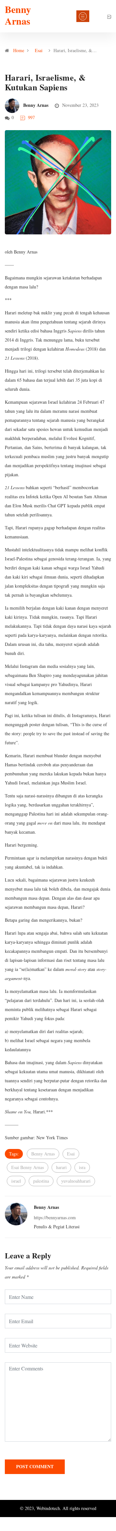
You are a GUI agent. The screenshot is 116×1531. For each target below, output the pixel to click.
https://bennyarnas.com (55, 1217)
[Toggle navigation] (82, 16)
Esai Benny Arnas (27, 1167)
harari (61, 1167)
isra (82, 1167)
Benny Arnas (18, 15)
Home (18, 50)
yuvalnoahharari (76, 1181)
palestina (41, 1181)
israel (16, 1181)
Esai (39, 50)
